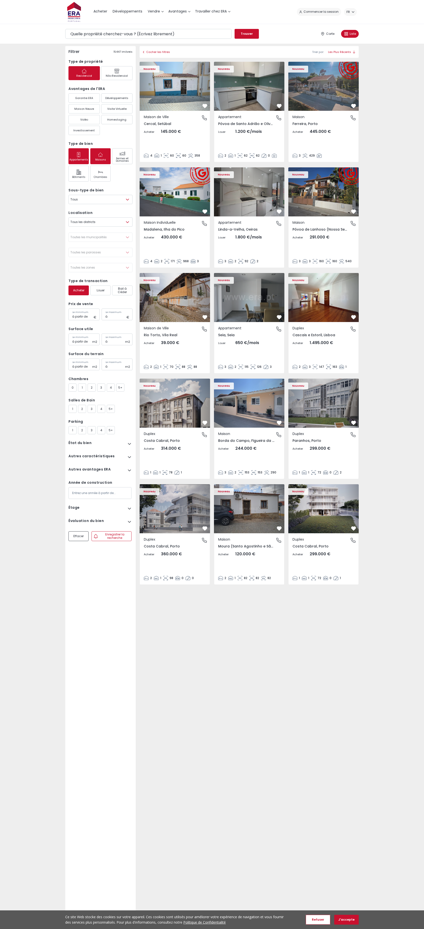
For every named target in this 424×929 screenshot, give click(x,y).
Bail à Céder (122, 290)
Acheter (78, 290)
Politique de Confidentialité (204, 922)
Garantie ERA (84, 98)
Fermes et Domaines (122, 160)
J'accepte (346, 919)
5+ (120, 387)
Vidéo (84, 120)
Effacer (78, 536)
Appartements (78, 159)
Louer (101, 290)
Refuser (318, 919)
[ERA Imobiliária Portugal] (74, 12)
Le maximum (113, 312)
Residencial (84, 76)
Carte (330, 34)
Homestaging (116, 120)
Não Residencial (117, 76)
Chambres (100, 177)
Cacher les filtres (158, 52)
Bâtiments (78, 177)
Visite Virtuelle (117, 109)
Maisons (100, 159)
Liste (353, 34)
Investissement (84, 130)
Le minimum (80, 312)
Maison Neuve (84, 109)
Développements (116, 98)
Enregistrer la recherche (114, 536)
